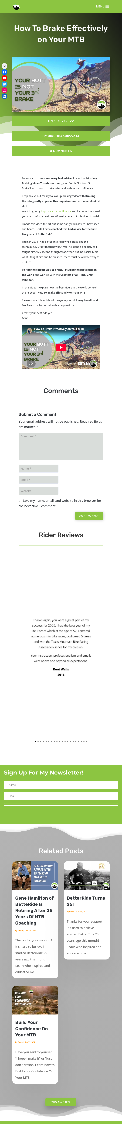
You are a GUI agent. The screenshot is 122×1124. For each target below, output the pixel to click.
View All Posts (60, 1102)
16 (75, 741)
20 (86, 741)
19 (84, 741)
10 (59, 741)
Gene (20, 930)
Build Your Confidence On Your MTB (31, 1028)
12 (65, 741)
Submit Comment (89, 516)
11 (62, 741)
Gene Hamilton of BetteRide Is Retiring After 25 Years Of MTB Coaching (34, 910)
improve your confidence (56, 211)
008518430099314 (63, 136)
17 (78, 741)
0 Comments (61, 151)
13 (67, 741)
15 (73, 741)
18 (81, 741)
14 (70, 741)
